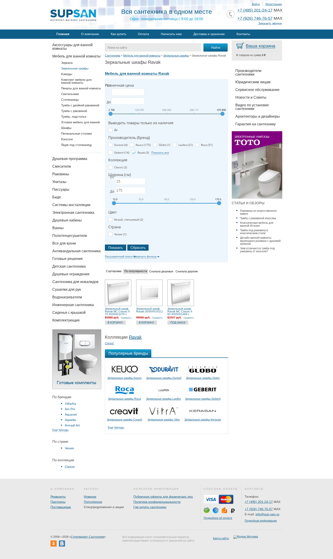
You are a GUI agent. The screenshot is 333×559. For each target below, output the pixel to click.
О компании (90, 34)
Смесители (61, 166)
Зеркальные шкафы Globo (203, 378)
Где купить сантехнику (149, 507)
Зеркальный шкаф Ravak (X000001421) (149, 310)
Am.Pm (70, 409)
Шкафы (66, 128)
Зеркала (66, 62)
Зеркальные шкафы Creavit (124, 419)
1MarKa (70, 403)
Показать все (160, 153)
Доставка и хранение (209, 34)
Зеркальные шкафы (74, 68)
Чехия (69, 448)
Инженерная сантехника (73, 305)
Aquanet (71, 414)
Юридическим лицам (252, 82)
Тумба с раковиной (74, 111)
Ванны (58, 228)
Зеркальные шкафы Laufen (163, 398)
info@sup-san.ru (267, 514)
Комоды (66, 74)
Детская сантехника (69, 266)
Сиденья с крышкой (69, 312)
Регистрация (273, 4)
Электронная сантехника (73, 212)
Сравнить (126, 317)
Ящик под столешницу (76, 145)
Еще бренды (60, 430)
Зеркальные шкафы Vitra (164, 419)
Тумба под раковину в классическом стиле (254, 232)
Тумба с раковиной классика (258, 218)
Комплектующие (66, 320)
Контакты (243, 34)
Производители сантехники (248, 72)
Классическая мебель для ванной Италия (256, 224)
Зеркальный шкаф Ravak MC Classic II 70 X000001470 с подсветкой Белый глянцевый (117, 311)
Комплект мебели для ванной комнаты (76, 81)
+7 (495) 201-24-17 (255, 10)
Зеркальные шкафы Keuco (124, 378)
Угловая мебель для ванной (80, 122)
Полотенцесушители (69, 236)
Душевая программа (69, 159)
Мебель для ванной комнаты (76, 56)
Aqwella (70, 420)
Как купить (118, 34)
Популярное (93, 502)
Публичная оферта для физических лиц (163, 496)
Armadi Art (72, 425)
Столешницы (70, 99)
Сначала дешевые (161, 271)
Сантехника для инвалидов (75, 282)
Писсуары (60, 189)
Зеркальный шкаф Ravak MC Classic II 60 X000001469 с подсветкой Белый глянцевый (179, 311)
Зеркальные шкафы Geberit (202, 398)
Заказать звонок (270, 23)
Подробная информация (261, 520)
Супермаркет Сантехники (87, 536)
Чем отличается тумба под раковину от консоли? (257, 250)
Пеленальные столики (76, 133)
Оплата (143, 34)
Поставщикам (61, 507)
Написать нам (171, 34)
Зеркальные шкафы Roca (124, 398)
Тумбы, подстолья (73, 116)
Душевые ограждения (70, 274)
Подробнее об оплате (218, 518)
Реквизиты (58, 496)
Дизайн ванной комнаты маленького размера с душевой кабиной (260, 240)
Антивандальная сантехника (76, 251)
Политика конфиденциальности (157, 502)
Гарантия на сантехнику (255, 124)
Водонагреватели (67, 297)
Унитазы (59, 182)
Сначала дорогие (187, 271)
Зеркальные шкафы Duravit (163, 378)
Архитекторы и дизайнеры (257, 116)
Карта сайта (221, 538)
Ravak (135, 337)
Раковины (60, 174)
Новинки (90, 496)
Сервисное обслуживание (257, 90)
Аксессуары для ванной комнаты (72, 46)
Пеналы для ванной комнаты (81, 88)
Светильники (70, 94)
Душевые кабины (67, 220)
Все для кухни (64, 243)
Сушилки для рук (66, 289)
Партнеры (58, 502)
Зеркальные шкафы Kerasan (202, 419)
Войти (256, 4)
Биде (56, 197)
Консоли (67, 139)
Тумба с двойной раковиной (80, 105)
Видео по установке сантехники (252, 107)
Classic (70, 467)
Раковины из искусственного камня (258, 212)
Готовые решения (67, 259)
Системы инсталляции (71, 205)
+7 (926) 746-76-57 (255, 18)
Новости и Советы (250, 97)
